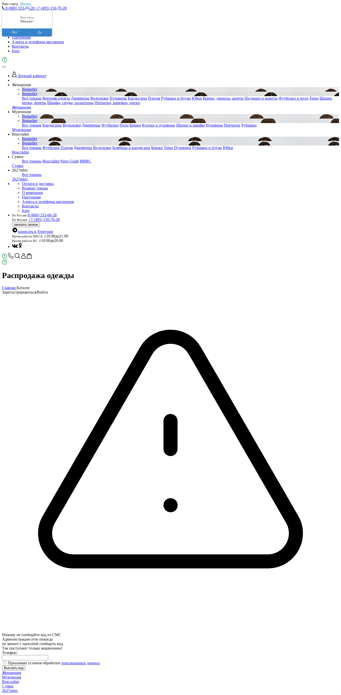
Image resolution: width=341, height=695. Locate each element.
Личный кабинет (31, 76)
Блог (16, 51)
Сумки (17, 166)
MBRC (85, 161)
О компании (32, 192)
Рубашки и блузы (176, 98)
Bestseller (29, 89)
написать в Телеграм (35, 231)
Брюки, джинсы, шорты (223, 98)
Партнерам (21, 37)
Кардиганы (137, 98)
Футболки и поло (293, 98)
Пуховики (182, 148)
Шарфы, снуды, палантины (70, 103)
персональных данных (80, 663)
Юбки (197, 98)
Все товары (31, 98)
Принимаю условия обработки (54, 663)
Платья (154, 98)
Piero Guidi (69, 161)
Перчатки (232, 125)
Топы (314, 98)
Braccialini (20, 152)
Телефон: (9, 653)
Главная (9, 288)
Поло (124, 125)
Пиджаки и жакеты (261, 98)
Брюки (135, 125)
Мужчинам (21, 130)
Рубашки (249, 125)
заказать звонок (26, 224)
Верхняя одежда (56, 98)
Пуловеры (118, 98)
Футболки (110, 125)
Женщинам (21, 107)
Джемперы (80, 98)
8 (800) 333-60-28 (19, 8)
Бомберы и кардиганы (131, 148)
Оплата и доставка (38, 183)
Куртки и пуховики (158, 125)
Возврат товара (35, 188)
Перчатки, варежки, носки (117, 103)
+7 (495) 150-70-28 (51, 8)
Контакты (20, 46)
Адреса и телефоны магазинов (38, 42)
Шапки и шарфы (190, 125)
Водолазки (99, 98)
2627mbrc (20, 179)
